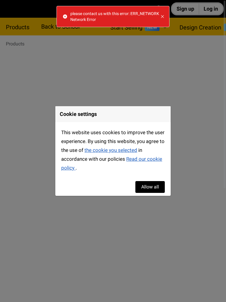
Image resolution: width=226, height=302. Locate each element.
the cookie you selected (110, 150)
